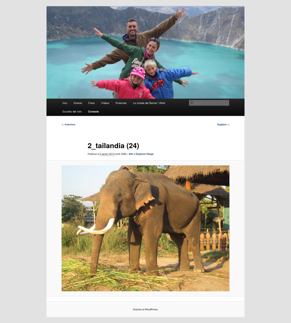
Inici (65, 103)
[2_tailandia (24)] (145, 228)
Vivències (121, 103)
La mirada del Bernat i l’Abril (149, 103)
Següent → (223, 124)
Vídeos (105, 103)
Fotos (91, 103)
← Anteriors (68, 124)
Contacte (93, 111)
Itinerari (78, 103)
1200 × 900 (127, 154)
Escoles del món (72, 111)
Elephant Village (145, 154)
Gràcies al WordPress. (145, 309)
